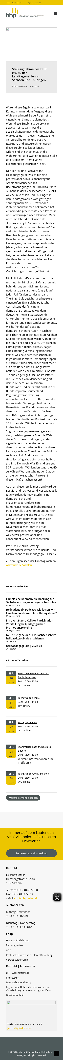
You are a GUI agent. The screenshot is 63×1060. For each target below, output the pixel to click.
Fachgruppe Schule (29, 697)
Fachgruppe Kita (27, 722)
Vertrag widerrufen (17, 959)
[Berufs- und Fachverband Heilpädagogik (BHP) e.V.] (25, 13)
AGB (8, 950)
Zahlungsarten (14, 945)
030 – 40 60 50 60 (14, 3)
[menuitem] (13, 2)
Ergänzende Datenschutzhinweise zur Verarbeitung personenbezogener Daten (29, 988)
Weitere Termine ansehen (23, 797)
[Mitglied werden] (31, 1014)
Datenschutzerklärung (18, 982)
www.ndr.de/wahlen (19, 565)
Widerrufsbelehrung (17, 940)
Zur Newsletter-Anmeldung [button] (31, 853)
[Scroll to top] (56, 1053)
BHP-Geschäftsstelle (17, 972)
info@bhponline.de (33, 3)
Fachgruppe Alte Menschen (33, 773)
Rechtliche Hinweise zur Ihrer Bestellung (29, 955)
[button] (48, 2)
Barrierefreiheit (15, 995)
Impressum (12, 977)
